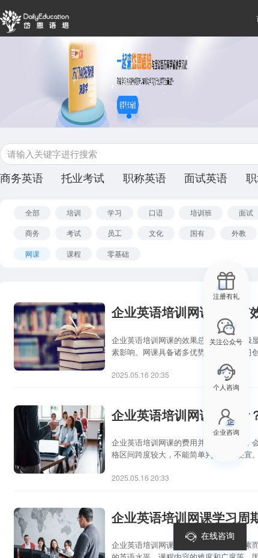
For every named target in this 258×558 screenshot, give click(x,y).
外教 (239, 233)
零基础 (118, 253)
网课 (32, 253)
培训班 (201, 212)
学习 (114, 212)
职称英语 (144, 178)
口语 (156, 212)
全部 (32, 212)
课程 (74, 253)
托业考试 (82, 178)
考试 (74, 233)
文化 (156, 233)
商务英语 (21, 178)
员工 (114, 233)
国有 (197, 233)
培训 (74, 212)
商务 (32, 233)
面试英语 (205, 178)
